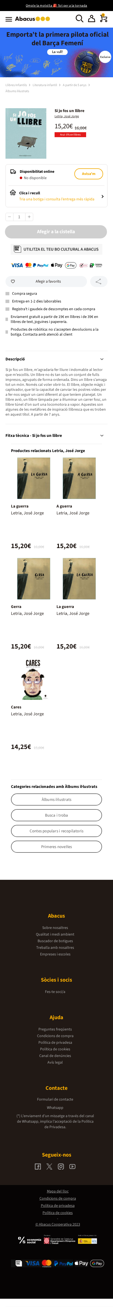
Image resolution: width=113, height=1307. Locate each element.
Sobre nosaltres (55, 928)
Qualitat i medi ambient (55, 934)
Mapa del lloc (58, 1191)
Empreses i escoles (55, 954)
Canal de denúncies (55, 1056)
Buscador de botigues (55, 941)
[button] (91, 19)
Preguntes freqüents (55, 1029)
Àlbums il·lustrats (17, 91)
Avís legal (55, 1062)
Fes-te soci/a (55, 992)
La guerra (20, 506)
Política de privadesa (55, 1042)
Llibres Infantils (16, 85)
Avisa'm (88, 174)
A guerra (64, 506)
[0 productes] (104, 21)
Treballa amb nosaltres (55, 947)
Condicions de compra (55, 1036)
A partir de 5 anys (75, 85)
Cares (16, 707)
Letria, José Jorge (67, 116)
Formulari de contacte (55, 1099)
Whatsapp (55, 1108)
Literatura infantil (45, 85)
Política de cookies (55, 1049)
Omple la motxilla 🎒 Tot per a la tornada (56, 5)
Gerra (16, 607)
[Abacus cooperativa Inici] (34, 21)
